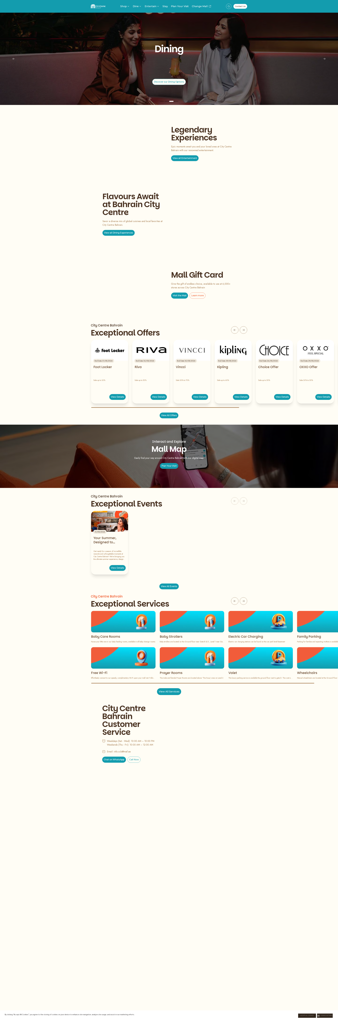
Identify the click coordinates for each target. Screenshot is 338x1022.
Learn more (197, 295)
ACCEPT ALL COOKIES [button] (307, 1015)
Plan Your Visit (180, 6)
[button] (325, 1016)
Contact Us (240, 6)
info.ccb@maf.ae (122, 751)
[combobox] (228, 6)
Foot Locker (102, 367)
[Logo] (98, 6)
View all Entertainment (185, 158)
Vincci (181, 367)
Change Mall (200, 6)
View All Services (169, 691)
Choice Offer (268, 367)
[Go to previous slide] (234, 330)
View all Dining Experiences (118, 233)
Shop (123, 6)
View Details (117, 397)
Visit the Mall (179, 295)
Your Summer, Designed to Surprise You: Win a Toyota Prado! (108, 540)
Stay (165, 6)
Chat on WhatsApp (114, 759)
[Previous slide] (14, 59)
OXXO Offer (308, 367)
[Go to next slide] (243, 330)
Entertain (150, 6)
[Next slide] (324, 59)
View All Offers (169, 415)
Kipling (222, 367)
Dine (136, 6)
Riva (138, 367)
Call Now (134, 759)
